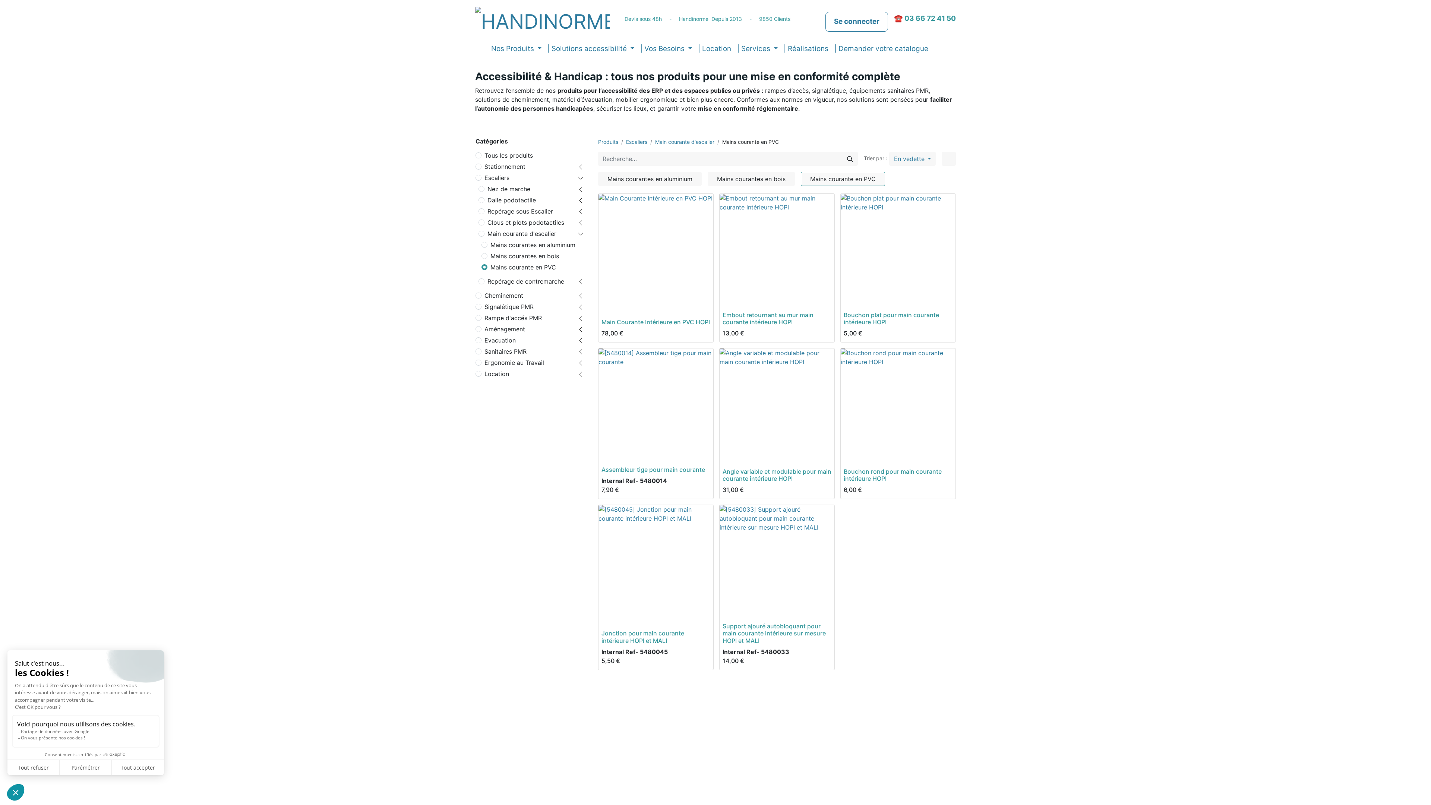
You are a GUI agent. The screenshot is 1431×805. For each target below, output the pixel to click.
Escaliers (496, 177)
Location (496, 374)
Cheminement (503, 295)
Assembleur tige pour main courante (653, 469)
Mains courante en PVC (523, 267)
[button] (937, 49)
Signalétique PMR (509, 306)
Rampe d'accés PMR (513, 318)
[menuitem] (714, 49)
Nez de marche (508, 189)
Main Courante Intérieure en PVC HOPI (655, 322)
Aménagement (504, 329)
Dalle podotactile (511, 200)
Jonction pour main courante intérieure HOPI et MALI (642, 636)
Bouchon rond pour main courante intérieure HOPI (893, 475)
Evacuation (500, 340)
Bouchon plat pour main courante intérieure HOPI (891, 318)
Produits (608, 142)
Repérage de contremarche (525, 281)
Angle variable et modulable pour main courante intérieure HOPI (777, 475)
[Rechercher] (850, 159)
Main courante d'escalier (521, 233)
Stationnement (504, 166)
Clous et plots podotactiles (525, 222)
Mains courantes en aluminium (532, 245)
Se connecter (856, 21)
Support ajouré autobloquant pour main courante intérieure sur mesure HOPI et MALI (774, 633)
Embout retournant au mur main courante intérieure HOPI (768, 318)
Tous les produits (508, 155)
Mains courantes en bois (524, 256)
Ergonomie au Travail (514, 362)
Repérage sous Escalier (520, 211)
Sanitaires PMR (505, 351)
